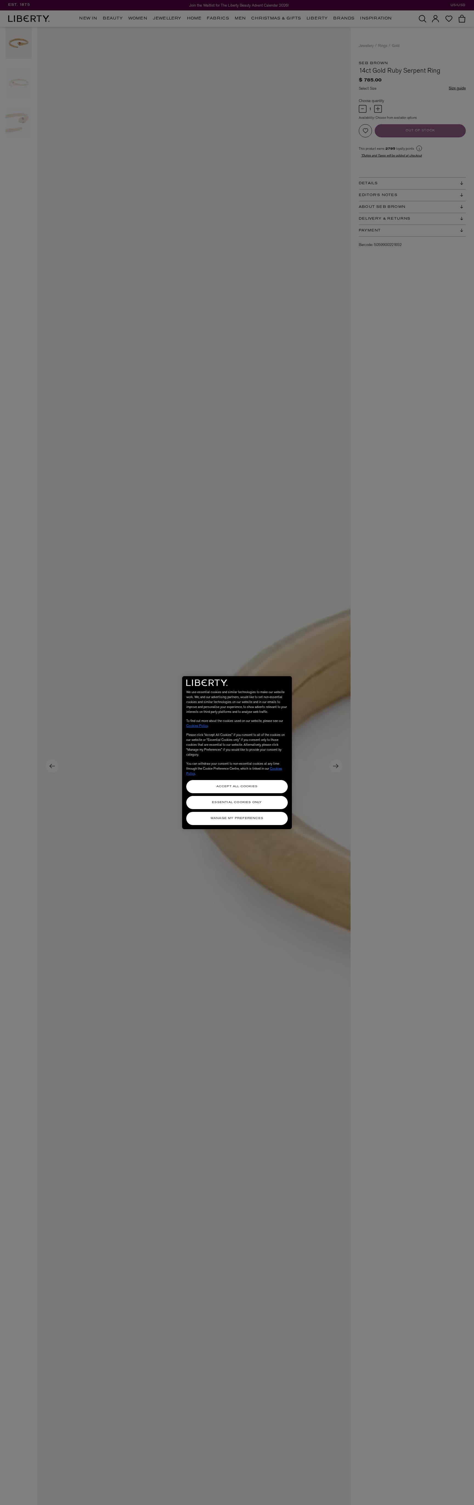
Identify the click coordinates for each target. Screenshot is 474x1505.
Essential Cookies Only (237, 802)
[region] (237, 752)
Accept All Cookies (237, 786)
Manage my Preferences (237, 818)
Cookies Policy (197, 726)
